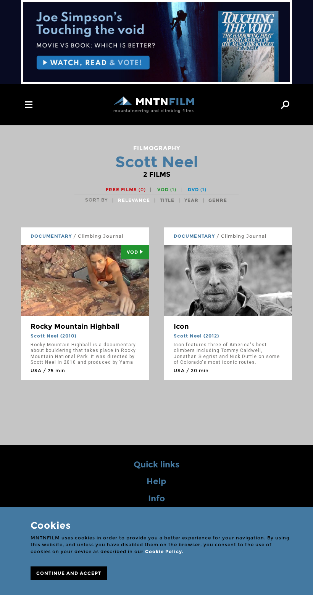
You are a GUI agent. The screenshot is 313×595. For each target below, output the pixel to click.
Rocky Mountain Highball (75, 326)
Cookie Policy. (164, 551)
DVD (197, 189)
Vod (132, 252)
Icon (181, 326)
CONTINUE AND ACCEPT (68, 573)
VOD (166, 189)
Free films (126, 189)
